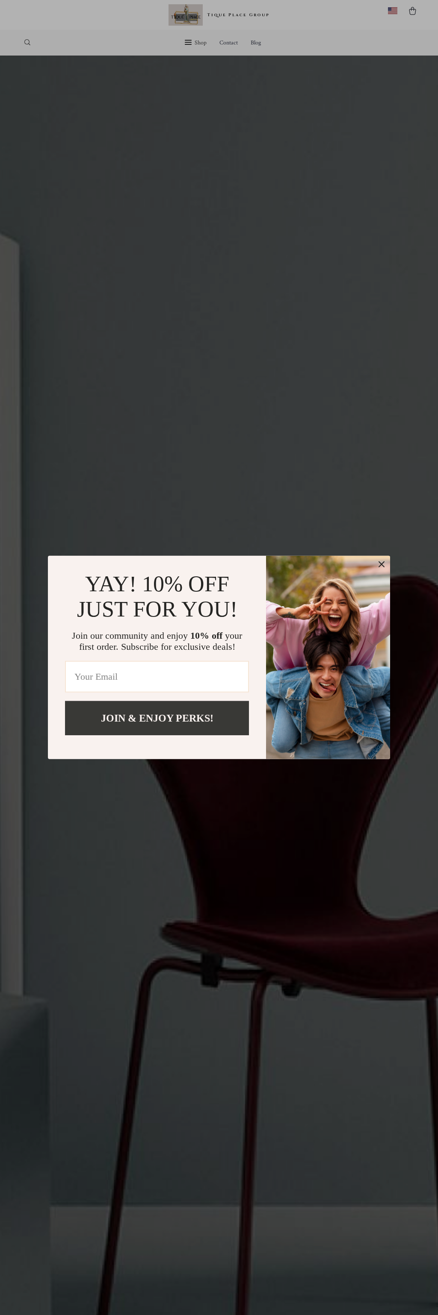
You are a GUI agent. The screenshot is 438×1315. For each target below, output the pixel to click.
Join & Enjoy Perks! (157, 718)
